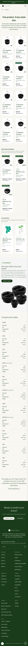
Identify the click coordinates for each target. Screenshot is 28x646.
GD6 (3, 458)
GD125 (4, 322)
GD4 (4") (3, 563)
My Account (3, 609)
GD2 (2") (3, 557)
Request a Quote (7, 280)
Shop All (3, 554)
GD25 (3, 363)
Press (16, 587)
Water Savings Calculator (6, 615)
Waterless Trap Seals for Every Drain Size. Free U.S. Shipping (13, 2)
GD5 (3, 444)
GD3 (3, 376)
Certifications (18, 560)
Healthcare (3, 575)
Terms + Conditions (5, 621)
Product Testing (18, 566)
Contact (16, 593)
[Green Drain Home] (6, 6)
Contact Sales (20, 518)
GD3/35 (4, 390)
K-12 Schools (4, 581)
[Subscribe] (25, 546)
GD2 (3, 349)
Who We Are (17, 575)
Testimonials (17, 596)
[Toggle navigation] (25, 6)
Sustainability (18, 584)
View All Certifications (13, 488)
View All (3, 584)
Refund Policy (4, 627)
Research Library (18, 554)
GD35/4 (4, 417)
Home (2, 9)
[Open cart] (25, 643)
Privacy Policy (4, 624)
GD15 (3, 336)
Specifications (18, 569)
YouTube (17, 606)
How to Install (4, 603)
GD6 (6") (3, 566)
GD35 (3, 403)
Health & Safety (18, 581)
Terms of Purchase (5, 630)
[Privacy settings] (2, 643)
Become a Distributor (6, 606)
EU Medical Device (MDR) (20, 563)
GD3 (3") (3, 560)
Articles (16, 557)
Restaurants (4, 578)
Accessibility (4, 633)
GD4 (3, 430)
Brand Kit (17, 590)
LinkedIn (16, 603)
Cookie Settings (4, 636)
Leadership (17, 578)
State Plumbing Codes (6, 612)
